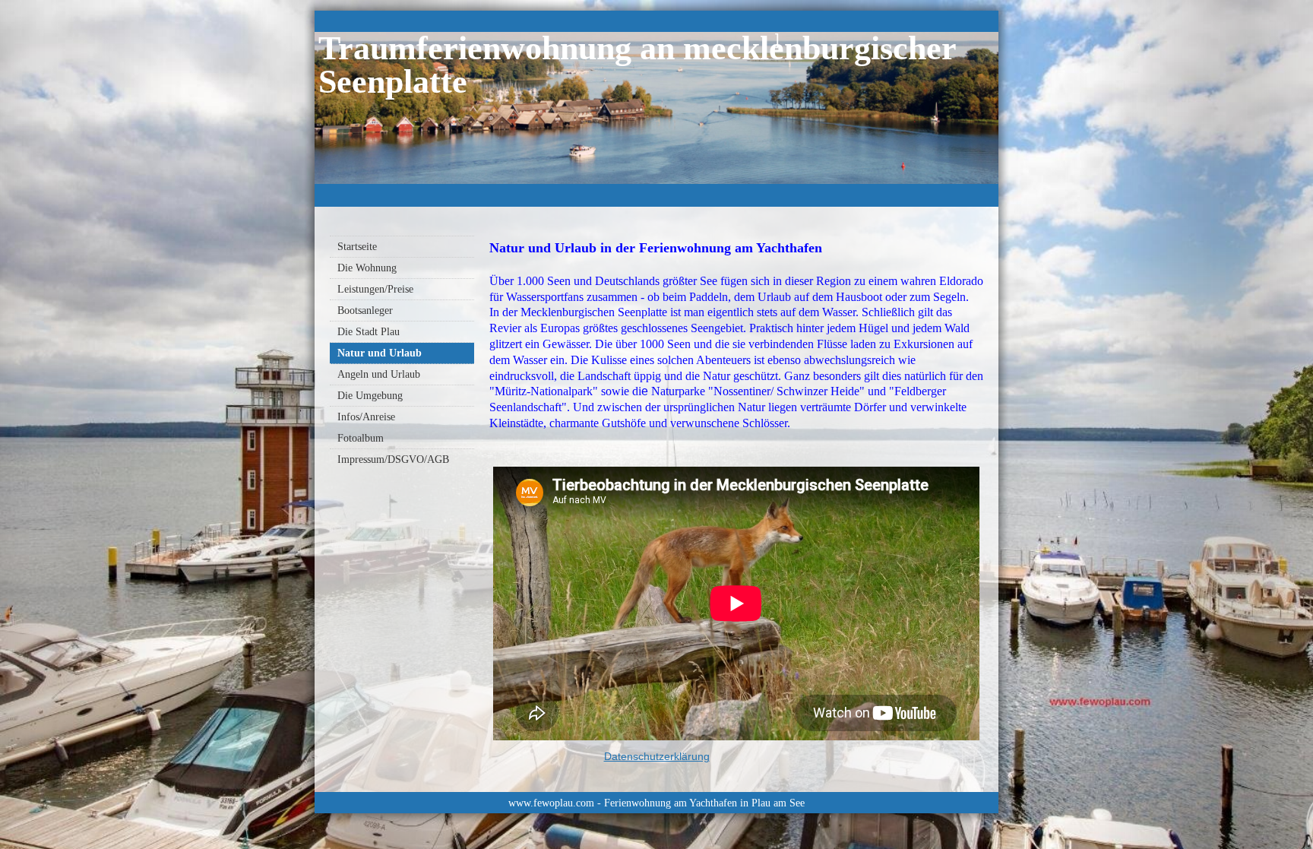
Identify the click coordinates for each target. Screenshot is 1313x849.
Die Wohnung (367, 268)
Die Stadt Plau (368, 331)
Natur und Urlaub (379, 353)
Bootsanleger (365, 310)
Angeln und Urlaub (378, 374)
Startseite (357, 246)
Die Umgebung (370, 395)
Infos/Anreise (366, 417)
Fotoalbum (360, 438)
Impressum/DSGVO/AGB (393, 459)
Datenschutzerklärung (657, 756)
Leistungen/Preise (375, 289)
